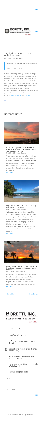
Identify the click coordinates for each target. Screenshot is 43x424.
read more (9, 173)
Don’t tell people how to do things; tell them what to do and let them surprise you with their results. (21, 149)
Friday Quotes (19, 58)
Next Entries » (34, 294)
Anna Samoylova (16, 95)
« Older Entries (9, 294)
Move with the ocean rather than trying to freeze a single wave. (21, 206)
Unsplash (27, 95)
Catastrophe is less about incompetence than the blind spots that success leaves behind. (21, 268)
